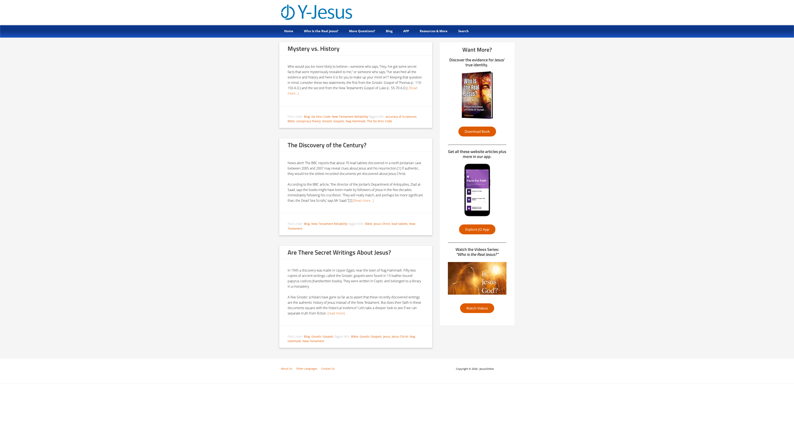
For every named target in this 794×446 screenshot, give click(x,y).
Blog (307, 117)
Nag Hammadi (356, 121)
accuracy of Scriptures (401, 117)
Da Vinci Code (320, 117)
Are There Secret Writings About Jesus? (339, 252)
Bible (291, 121)
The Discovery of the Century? (327, 145)
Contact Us (328, 368)
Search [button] (463, 31)
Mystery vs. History (314, 48)
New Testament (313, 341)
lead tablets (399, 224)
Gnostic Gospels (333, 121)
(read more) (336, 313)
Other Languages (306, 368)
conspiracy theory (308, 121)
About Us (286, 368)
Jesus (386, 336)
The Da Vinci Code (379, 121)
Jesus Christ (382, 224)
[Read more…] (363, 200)
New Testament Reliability (350, 117)
